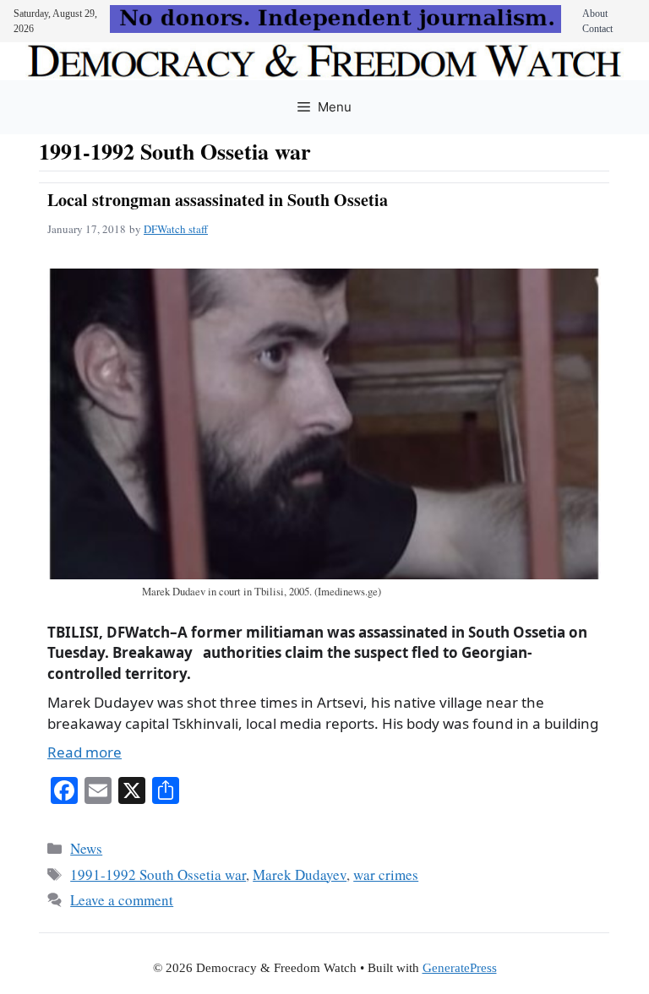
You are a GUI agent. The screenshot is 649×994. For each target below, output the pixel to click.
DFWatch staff (176, 228)
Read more (84, 752)
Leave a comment (121, 900)
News (86, 848)
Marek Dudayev (299, 874)
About (595, 13)
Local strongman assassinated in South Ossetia (217, 199)
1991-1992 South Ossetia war (158, 874)
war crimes (385, 874)
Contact (597, 29)
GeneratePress (460, 968)
